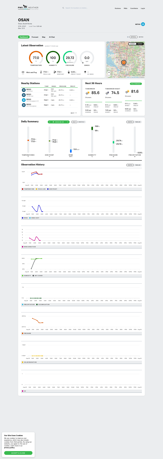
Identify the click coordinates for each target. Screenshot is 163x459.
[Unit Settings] (127, 37)
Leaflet (128, 77)
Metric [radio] (141, 37)
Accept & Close (18, 453)
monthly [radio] (81, 122)
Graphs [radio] (130, 165)
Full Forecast (136, 83)
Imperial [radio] (133, 37)
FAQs (125, 8)
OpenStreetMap (135, 77)
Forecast (35, 37)
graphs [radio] (130, 122)
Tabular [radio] (137, 165)
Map (43, 37)
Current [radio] (132, 43)
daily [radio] (74, 122)
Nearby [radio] (140, 43)
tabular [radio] (137, 122)
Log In (143, 8)
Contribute (134, 8)
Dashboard (24, 37)
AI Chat (52, 37)
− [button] (109, 75)
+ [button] (109, 72)
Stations (118, 8)
